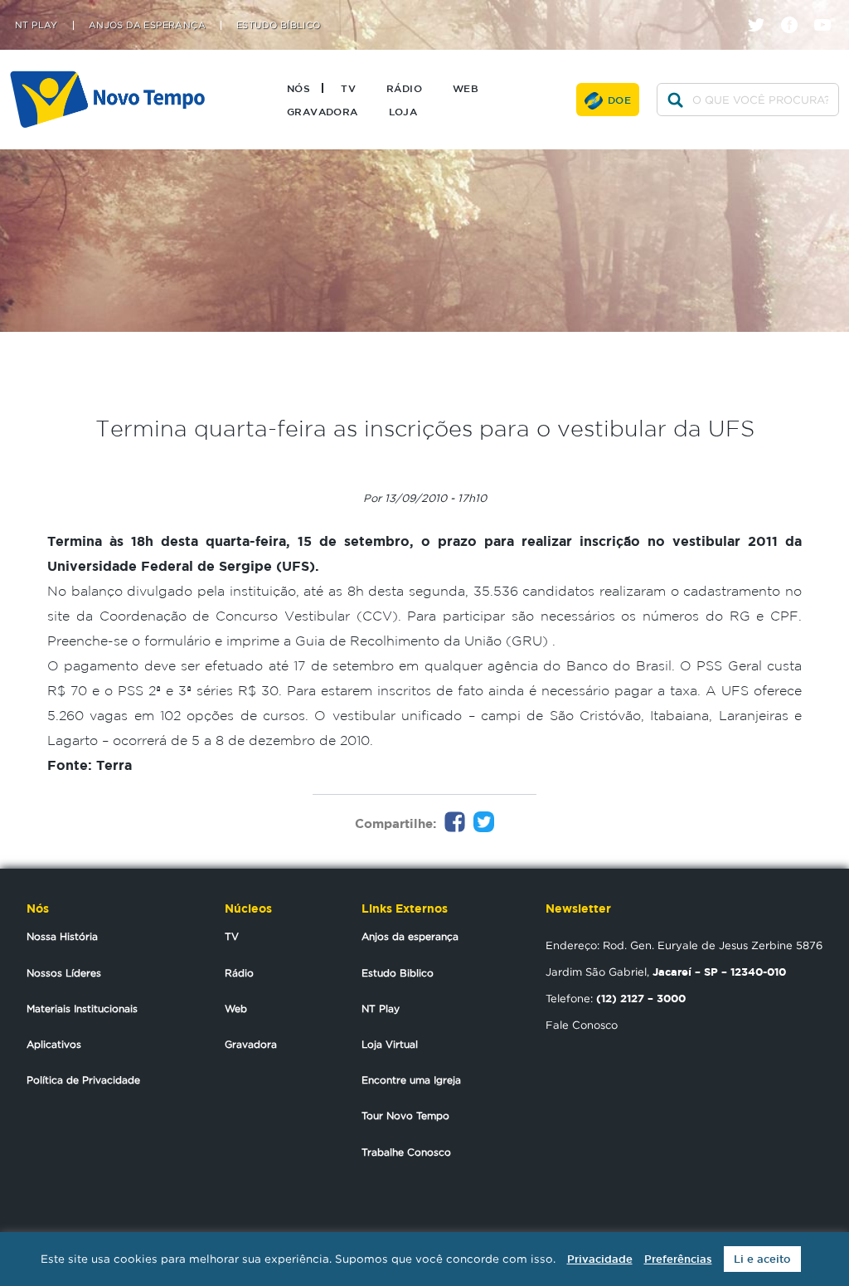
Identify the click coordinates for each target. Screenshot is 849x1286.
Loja (403, 111)
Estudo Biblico (397, 972)
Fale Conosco (582, 1024)
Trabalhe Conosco (406, 1152)
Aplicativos (54, 1044)
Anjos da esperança (409, 936)
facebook (795, 10)
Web (465, 88)
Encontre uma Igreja (411, 1079)
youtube (828, 10)
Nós (298, 88)
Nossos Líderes (64, 972)
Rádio (404, 88)
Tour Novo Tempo (405, 1115)
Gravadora (322, 111)
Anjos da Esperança (147, 25)
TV (348, 88)
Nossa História (62, 936)
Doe (619, 99)
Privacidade (600, 1259)
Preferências (678, 1259)
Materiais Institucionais (82, 1008)
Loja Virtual (389, 1044)
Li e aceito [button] (762, 1259)
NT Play (36, 25)
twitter (762, 10)
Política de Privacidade (83, 1079)
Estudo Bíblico (278, 25)
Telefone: (616, 998)
